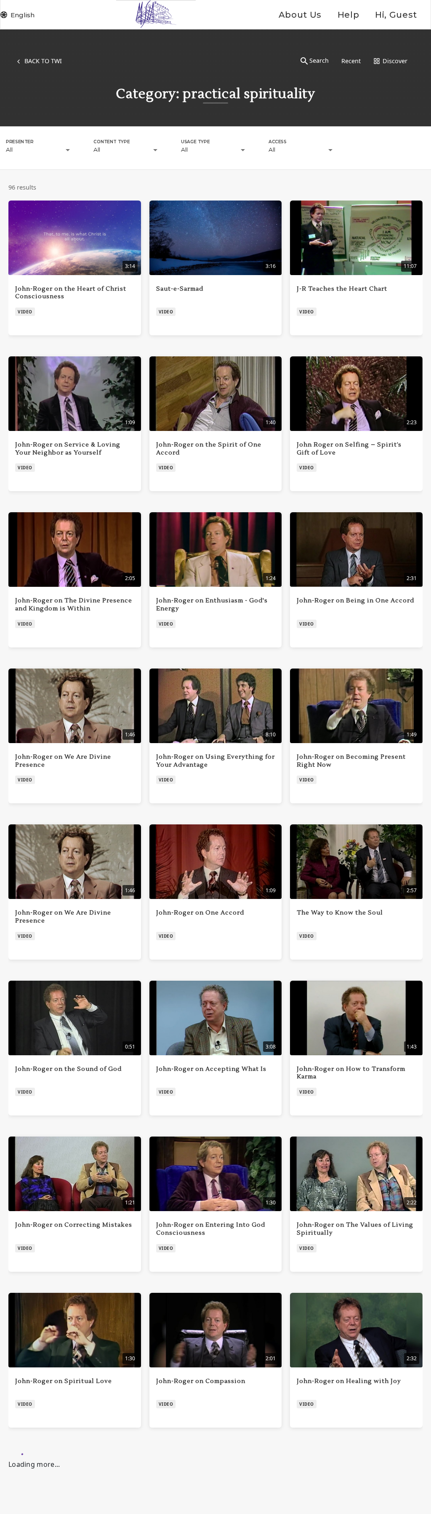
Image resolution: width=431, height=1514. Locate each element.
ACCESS (278, 141)
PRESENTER (19, 141)
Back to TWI (43, 61)
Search (319, 60)
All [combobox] (9, 149)
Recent (351, 61)
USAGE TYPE (195, 141)
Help (348, 15)
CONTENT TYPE (111, 141)
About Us (300, 15)
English (23, 15)
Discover (395, 61)
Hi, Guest (396, 15)
